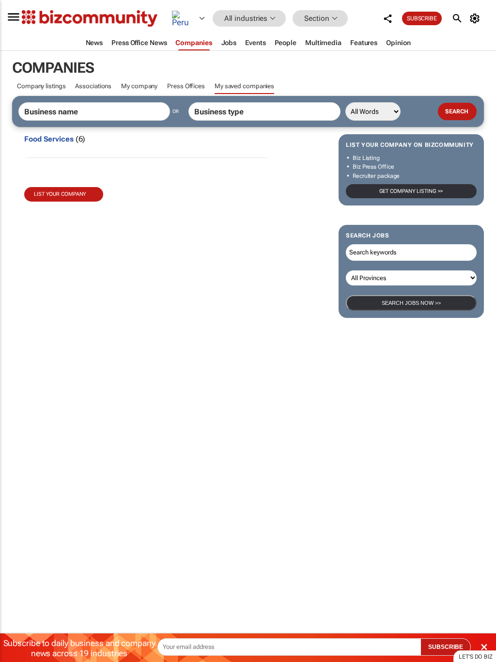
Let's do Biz (476, 656)
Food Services (49, 139)
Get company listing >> (411, 191)
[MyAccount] (476, 18)
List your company (60, 194)
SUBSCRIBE (445, 647)
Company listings (41, 86)
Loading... (18, 453)
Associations (93, 86)
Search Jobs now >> (411, 303)
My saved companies (244, 86)
